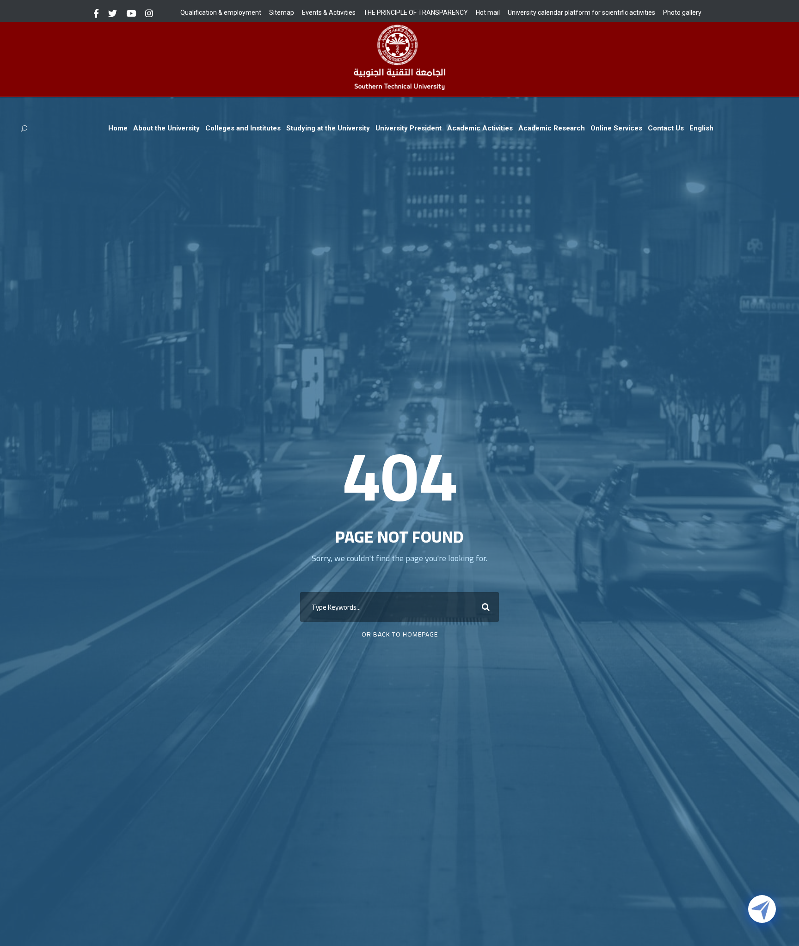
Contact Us (666, 128)
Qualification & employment (220, 12)
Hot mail (488, 12)
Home (118, 128)
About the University (166, 128)
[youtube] (131, 13)
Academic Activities (480, 128)
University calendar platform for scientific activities (581, 12)
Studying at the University (328, 128)
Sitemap (281, 12)
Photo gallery (682, 12)
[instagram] (149, 13)
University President (408, 128)
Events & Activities (329, 12)
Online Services (616, 128)
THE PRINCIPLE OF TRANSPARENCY (415, 12)
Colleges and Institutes (243, 128)
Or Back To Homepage (400, 634)
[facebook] (96, 13)
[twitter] (112, 13)
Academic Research (551, 128)
